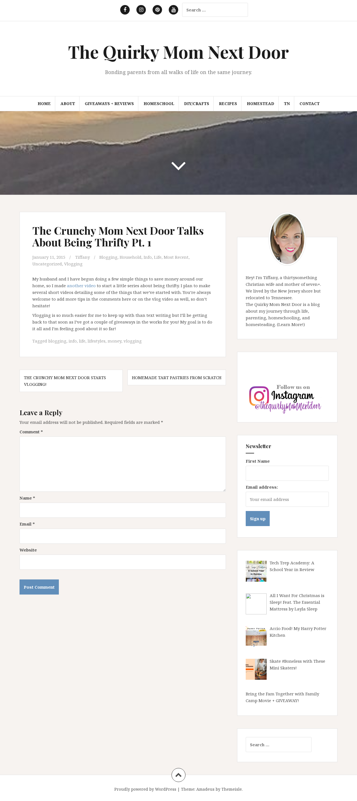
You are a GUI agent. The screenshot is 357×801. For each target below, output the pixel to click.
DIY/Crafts (196, 103)
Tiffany (82, 257)
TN (287, 103)
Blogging (108, 257)
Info (148, 257)
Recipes (228, 103)
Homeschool (159, 103)
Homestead (260, 103)
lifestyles (96, 341)
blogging (57, 341)
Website (28, 550)
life (82, 341)
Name (27, 498)
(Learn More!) (291, 324)
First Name (258, 461)
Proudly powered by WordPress (145, 789)
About (68, 103)
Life (157, 257)
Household (130, 257)
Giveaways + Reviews (109, 103)
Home (44, 103)
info (73, 341)
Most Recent (176, 257)
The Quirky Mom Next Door (178, 51)
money (114, 341)
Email (27, 524)
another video (81, 285)
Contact (310, 103)
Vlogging (73, 264)
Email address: (262, 487)
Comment (31, 431)
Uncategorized (47, 264)
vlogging (133, 341)
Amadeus (205, 789)
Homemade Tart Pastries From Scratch (176, 377)
